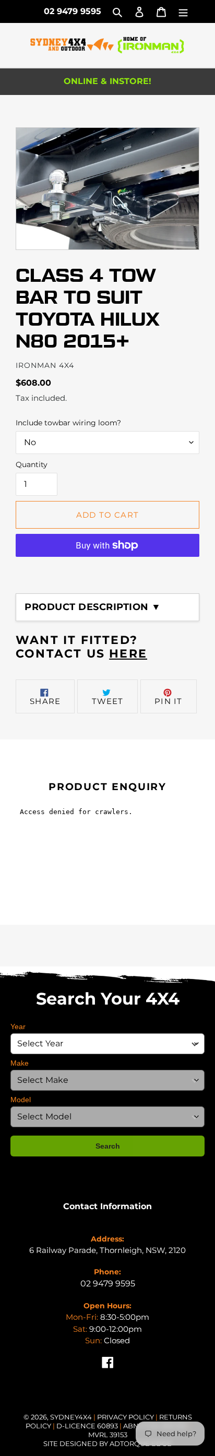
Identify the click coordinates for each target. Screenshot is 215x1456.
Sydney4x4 (71, 1417)
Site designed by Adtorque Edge (107, 1443)
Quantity (31, 464)
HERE (128, 654)
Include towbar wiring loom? (68, 422)
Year (18, 1026)
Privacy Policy (126, 1417)
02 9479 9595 (72, 11)
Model (20, 1099)
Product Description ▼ (93, 607)
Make (19, 1063)
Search (107, 1146)
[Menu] (183, 11)
